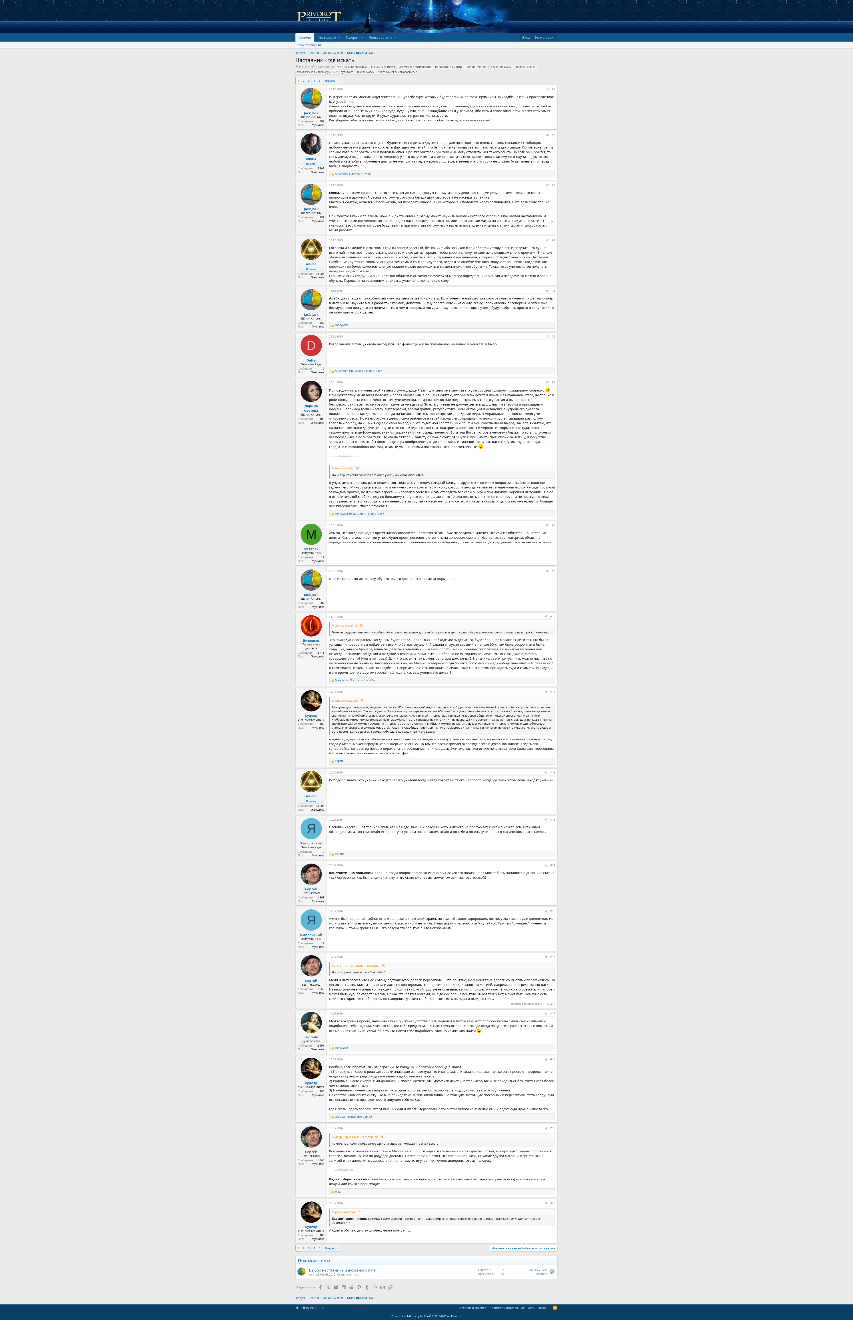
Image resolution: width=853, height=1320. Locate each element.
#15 (552, 911)
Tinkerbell (540, 1274)
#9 (553, 571)
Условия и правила (473, 1308)
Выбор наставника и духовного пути (343, 1270)
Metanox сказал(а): (345, 625)
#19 (552, 1128)
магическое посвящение (415, 67)
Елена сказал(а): (343, 468)
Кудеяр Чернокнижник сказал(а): (355, 1137)
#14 (552, 865)
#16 (552, 957)
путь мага (347, 72)
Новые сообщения (308, 45)
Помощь (544, 1308)
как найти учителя (383, 67)
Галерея (352, 37)
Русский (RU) (314, 1308)
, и (353, 174)
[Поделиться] (547, 89)
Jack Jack (304, 67)
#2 (553, 135)
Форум (305, 37)
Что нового (326, 37)
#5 (553, 291)
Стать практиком (348, 1274)
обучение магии (501, 67)
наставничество (476, 67)
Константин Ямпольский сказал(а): (356, 966)
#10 (552, 617)
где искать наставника (352, 67)
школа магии (366, 72)
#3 (553, 185)
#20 (552, 1203)
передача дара (526, 67)
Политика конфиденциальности (511, 1308)
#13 (552, 820)
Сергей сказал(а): (344, 1212)
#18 (552, 1059)
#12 (552, 772)
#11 (552, 692)
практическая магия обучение (317, 72)
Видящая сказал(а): (345, 701)
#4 (553, 240)
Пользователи (380, 37)
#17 (552, 1013)
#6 (553, 336)
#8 (553, 525)
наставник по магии (448, 67)
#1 (553, 89)
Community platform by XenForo (426, 1316)
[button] (339, 37)
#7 (553, 382)
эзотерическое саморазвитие (397, 72)
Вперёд (330, 80)
